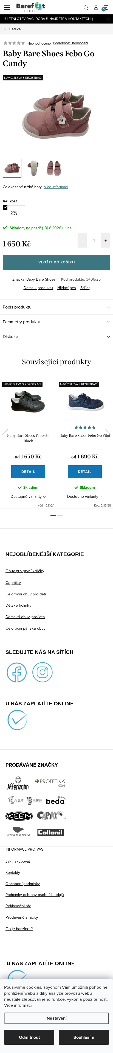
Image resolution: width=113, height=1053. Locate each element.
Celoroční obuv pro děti (25, 594)
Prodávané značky (21, 917)
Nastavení (57, 1018)
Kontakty (12, 872)
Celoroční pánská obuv (25, 628)
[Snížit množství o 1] (82, 240)
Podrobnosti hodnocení (70, 43)
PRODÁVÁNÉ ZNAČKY (31, 765)
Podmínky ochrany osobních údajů (34, 894)
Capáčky (13, 582)
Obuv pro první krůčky (24, 571)
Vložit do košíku (56, 262)
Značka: (34, 279)
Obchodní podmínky (22, 883)
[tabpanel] (28, 442)
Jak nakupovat (17, 861)
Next (108, 434)
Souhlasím (84, 1037)
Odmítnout (29, 1037)
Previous (5, 434)
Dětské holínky (18, 605)
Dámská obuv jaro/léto (25, 616)
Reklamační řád (18, 906)
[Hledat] (86, 7)
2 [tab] (60, 515)
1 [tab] (53, 515)
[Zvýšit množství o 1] (105, 240)
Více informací (18, 1005)
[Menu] (7, 7)
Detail (28, 471)
